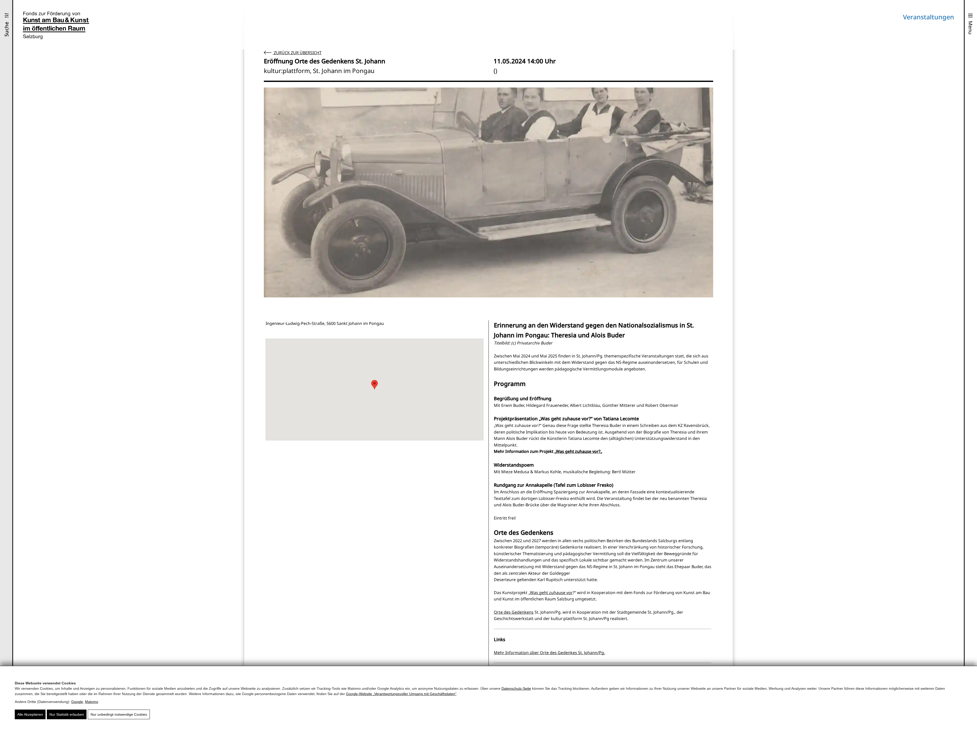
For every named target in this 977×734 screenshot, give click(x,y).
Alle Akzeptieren (30, 714)
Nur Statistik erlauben (66, 714)
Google (77, 702)
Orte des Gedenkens (514, 612)
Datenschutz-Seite (516, 688)
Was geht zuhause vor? (578, 451)
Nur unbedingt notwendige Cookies (119, 714)
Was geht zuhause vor (551, 592)
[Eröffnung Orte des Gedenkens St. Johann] (488, 192)
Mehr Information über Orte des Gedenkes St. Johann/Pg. (549, 652)
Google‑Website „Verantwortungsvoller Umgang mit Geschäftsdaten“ (401, 694)
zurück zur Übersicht (297, 52)
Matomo (91, 702)
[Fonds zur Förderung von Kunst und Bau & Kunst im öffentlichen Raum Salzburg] (56, 25)
